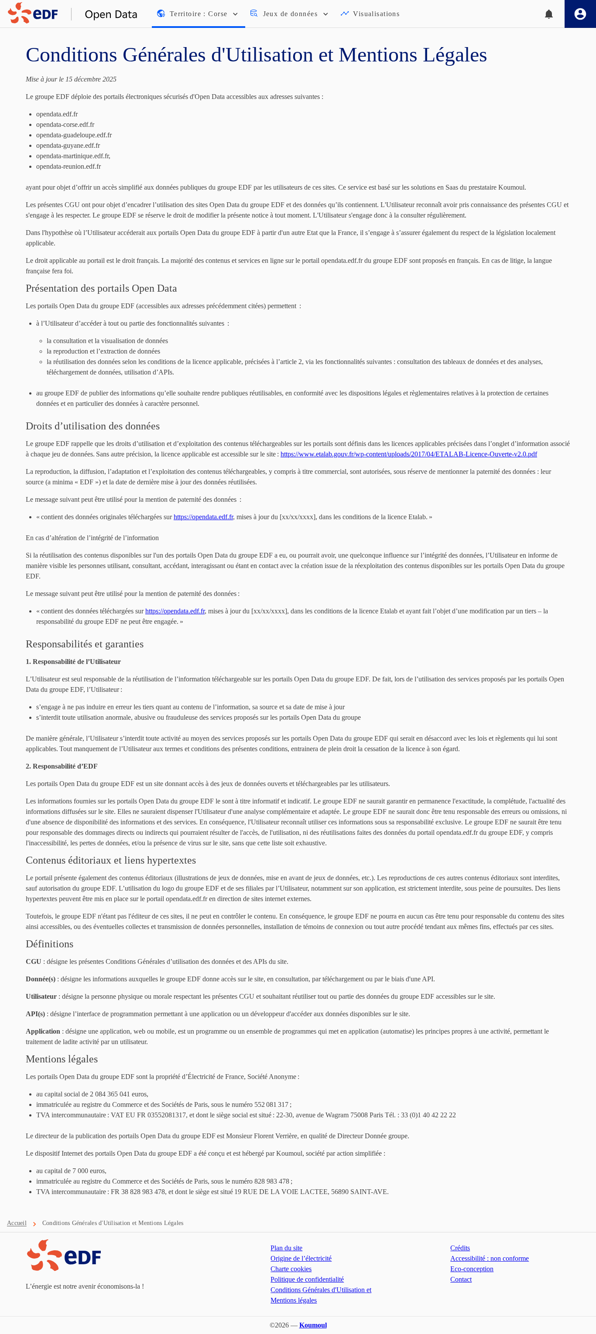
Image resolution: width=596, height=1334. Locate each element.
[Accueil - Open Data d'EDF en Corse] (69, 14)
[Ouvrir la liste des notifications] (549, 14)
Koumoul (313, 1325)
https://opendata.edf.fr (203, 517)
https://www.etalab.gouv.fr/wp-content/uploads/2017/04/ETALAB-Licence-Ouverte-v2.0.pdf (409, 454)
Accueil (17, 1223)
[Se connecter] (580, 14)
